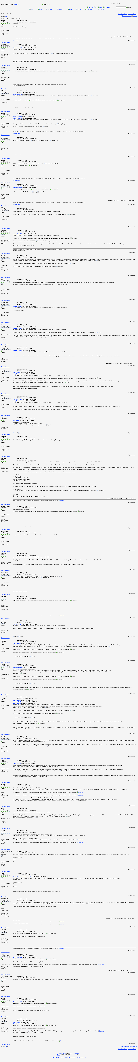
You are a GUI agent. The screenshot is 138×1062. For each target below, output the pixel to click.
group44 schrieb (17, 306)
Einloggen (16, 4)
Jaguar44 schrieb (17, 94)
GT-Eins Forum (62, 1053)
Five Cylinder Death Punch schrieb (22, 876)
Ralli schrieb (16, 372)
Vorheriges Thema (122, 14)
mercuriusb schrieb (18, 667)
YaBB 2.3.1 (77, 1053)
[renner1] (15, 433)
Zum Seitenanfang (5, 42)
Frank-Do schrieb (17, 399)
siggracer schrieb (17, 47)
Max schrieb (16, 420)
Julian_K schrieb (17, 116)
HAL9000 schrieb (17, 957)
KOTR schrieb (17, 643)
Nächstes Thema (132, 14)
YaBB (58, 1055)
